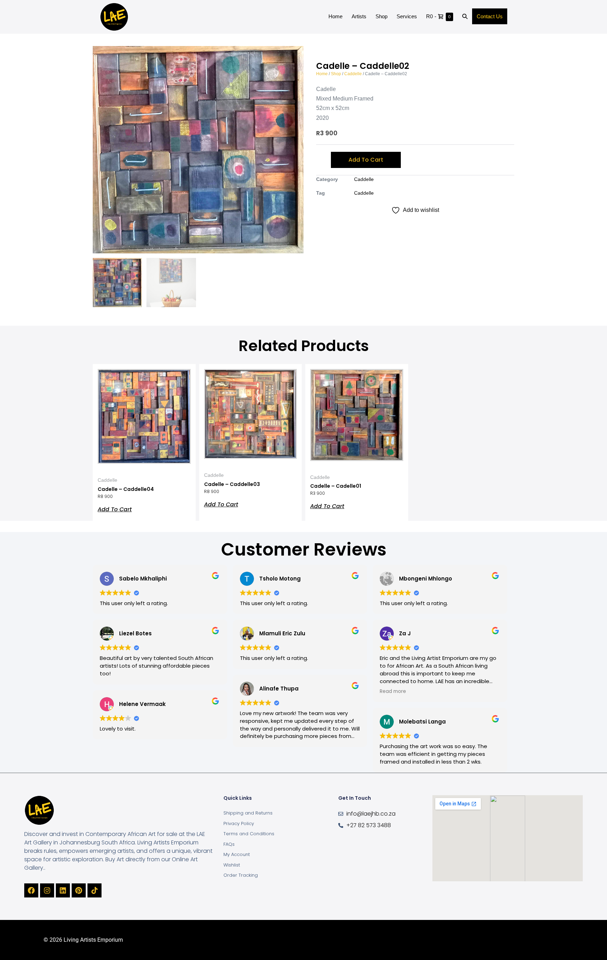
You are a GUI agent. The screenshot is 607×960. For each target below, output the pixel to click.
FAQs (229, 844)
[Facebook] (31, 890)
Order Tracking (240, 875)
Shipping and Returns (248, 813)
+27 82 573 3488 (368, 825)
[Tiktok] (94, 890)
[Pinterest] (79, 890)
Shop (381, 16)
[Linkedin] (63, 890)
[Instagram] (47, 890)
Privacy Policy (238, 823)
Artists (359, 16)
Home (335, 16)
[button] (465, 16)
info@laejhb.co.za (371, 814)
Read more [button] (393, 691)
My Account (236, 854)
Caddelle (353, 73)
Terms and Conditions (248, 833)
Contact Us (490, 16)
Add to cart (365, 160)
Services (407, 16)
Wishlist (231, 865)
